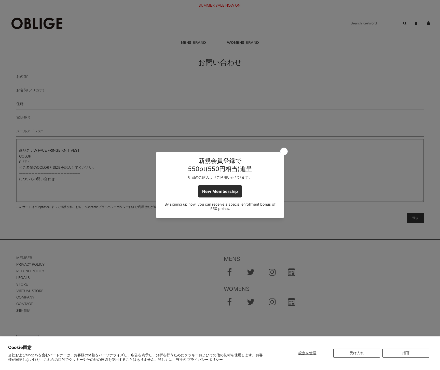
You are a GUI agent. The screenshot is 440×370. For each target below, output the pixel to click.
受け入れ (357, 353)
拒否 (405, 353)
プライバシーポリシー (205, 359)
